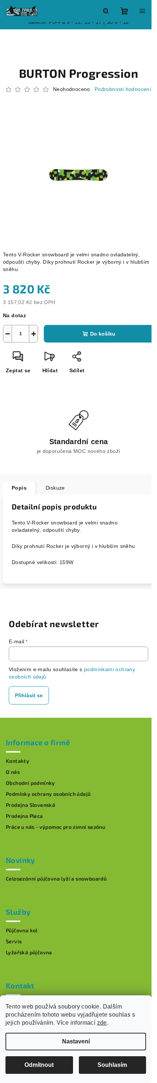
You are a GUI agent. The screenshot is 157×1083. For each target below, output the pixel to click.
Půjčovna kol (22, 930)
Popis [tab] (19, 488)
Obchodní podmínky (30, 783)
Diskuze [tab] (55, 488)
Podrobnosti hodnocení (123, 89)
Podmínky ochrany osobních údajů (48, 794)
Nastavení (76, 1041)
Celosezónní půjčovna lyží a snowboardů (56, 878)
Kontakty (17, 761)
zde (102, 1023)
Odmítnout (39, 1065)
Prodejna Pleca (24, 816)
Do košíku (102, 334)
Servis (14, 941)
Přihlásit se (29, 695)
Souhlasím (112, 1065)
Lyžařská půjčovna (29, 952)
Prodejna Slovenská (30, 805)
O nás (13, 772)
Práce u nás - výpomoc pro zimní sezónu (55, 827)
